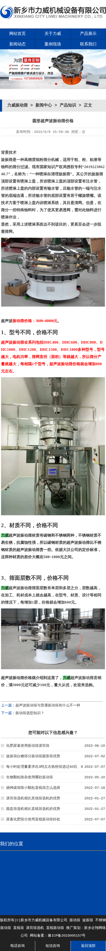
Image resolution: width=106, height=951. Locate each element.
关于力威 (53, 34)
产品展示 (88, 34)
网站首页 (17, 34)
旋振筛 (87, 920)
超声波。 (31, 321)
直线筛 (18, 928)
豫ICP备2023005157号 (66, 936)
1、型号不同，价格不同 (29, 332)
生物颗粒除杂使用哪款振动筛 (29, 777)
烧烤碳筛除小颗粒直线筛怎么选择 (33, 788)
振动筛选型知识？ (29, 713)
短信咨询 (53, 946)
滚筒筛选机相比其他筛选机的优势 (33, 798)
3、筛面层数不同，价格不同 (35, 578)
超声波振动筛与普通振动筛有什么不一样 (47, 705)
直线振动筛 (55, 928)
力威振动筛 (17, 105)
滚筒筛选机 (35, 928)
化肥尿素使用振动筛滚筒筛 (27, 746)
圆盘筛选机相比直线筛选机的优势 (33, 809)
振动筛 (74, 920)
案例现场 (53, 44)
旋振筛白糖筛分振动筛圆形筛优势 (33, 756)
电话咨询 (17, 946)
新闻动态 (17, 44)
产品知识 (68, 105)
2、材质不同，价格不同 (29, 525)
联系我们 (88, 44)
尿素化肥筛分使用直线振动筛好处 (33, 819)
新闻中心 (44, 105)
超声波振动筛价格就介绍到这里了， (32, 678)
